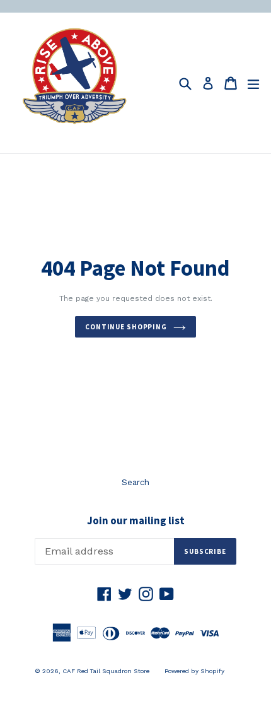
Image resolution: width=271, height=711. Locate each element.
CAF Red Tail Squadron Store (105, 670)
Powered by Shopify (194, 670)
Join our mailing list (136, 520)
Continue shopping (126, 326)
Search (135, 482)
